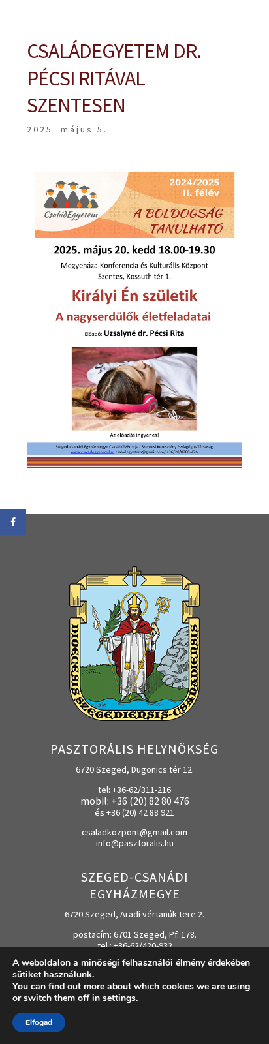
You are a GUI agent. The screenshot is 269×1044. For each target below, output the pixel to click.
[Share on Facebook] (13, 522)
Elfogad (38, 1022)
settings (119, 998)
